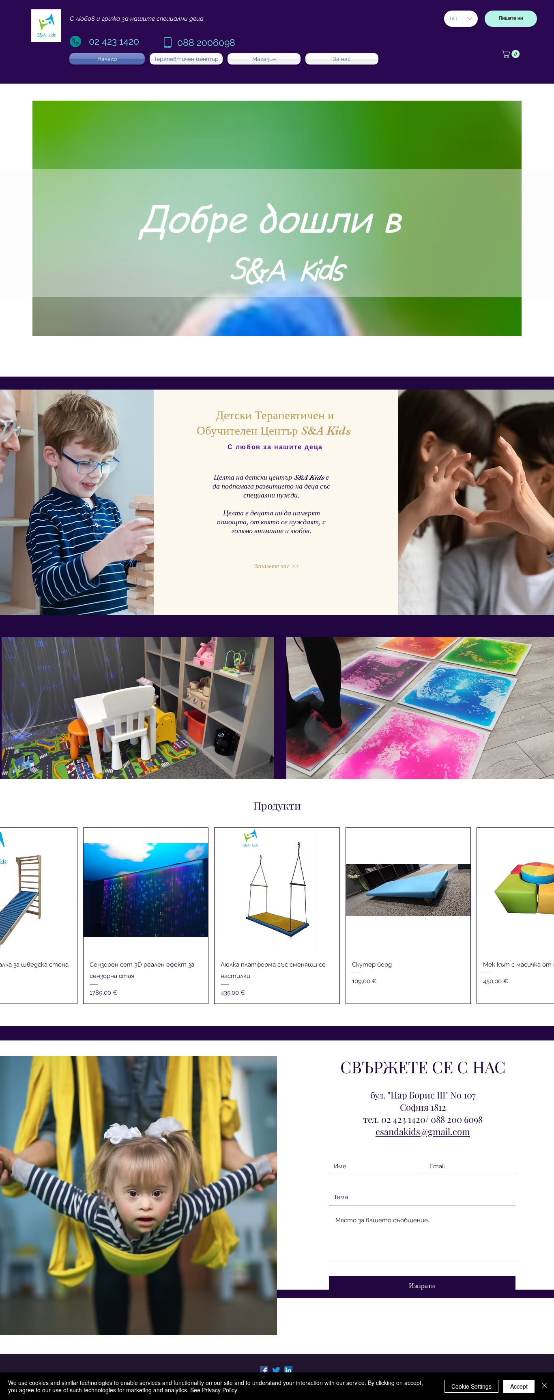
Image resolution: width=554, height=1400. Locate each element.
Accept (519, 1386)
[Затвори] (544, 1386)
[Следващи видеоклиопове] (543, 712)
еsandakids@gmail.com (423, 1131)
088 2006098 (206, 42)
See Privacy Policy (213, 1390)
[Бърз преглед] (146, 890)
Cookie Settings (471, 1386)
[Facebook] (264, 1370)
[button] (512, 54)
